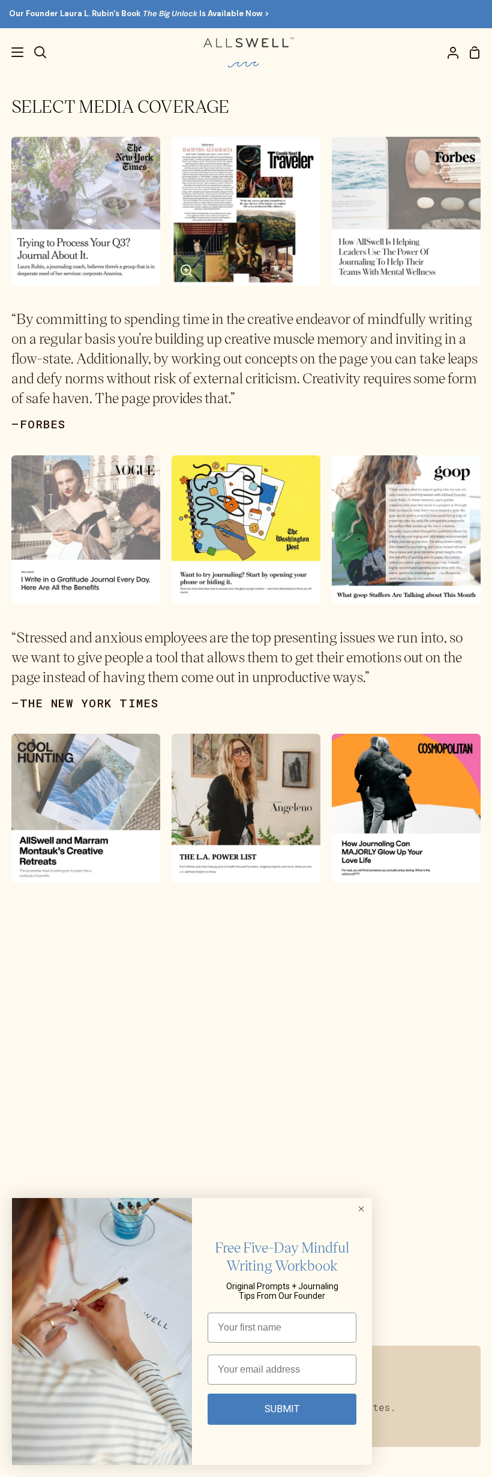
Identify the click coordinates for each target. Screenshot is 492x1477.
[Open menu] (12, 52)
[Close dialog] (361, 1209)
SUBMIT (282, 1409)
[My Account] (448, 52)
